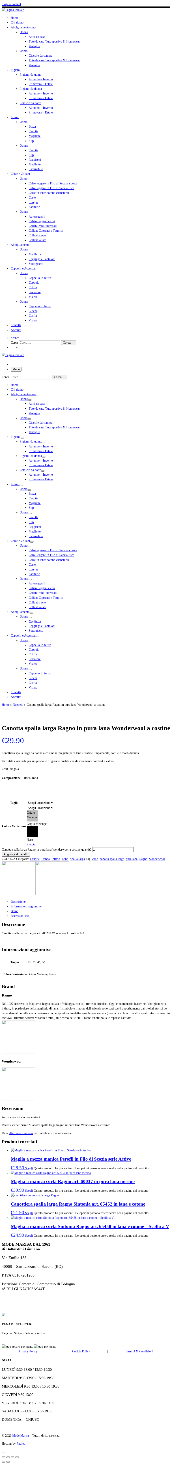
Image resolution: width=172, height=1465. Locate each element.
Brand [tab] (14, 911)
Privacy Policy (28, 1351)
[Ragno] (18, 894)
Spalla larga (77, 859)
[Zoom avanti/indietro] (3, 1457)
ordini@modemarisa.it (21, 1306)
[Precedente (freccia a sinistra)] (3, 1462)
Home (5, 704)
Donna (45, 859)
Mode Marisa (20, 1435)
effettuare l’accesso (21, 1133)
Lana (65, 859)
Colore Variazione (14, 826)
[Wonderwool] (52, 894)
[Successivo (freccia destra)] (8, 1462)
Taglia (14, 802)
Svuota (31, 844)
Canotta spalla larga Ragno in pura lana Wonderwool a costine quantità (46, 849)
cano (95, 859)
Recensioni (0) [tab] (20, 915)
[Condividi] (12, 1457)
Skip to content (11, 4)
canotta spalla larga (112, 859)
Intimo (56, 859)
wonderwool (157, 859)
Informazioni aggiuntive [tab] (26, 906)
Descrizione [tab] (18, 901)
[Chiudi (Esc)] (17, 1457)
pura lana (132, 859)
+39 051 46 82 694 (17, 1297)
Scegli (29, 1168)
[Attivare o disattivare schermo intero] (8, 1457)
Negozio (18, 704)
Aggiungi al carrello (16, 854)
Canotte (35, 859)
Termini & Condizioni (139, 1351)
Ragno (143, 859)
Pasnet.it (22, 1443)
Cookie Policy (81, 1351)
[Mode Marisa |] (13, 10)
